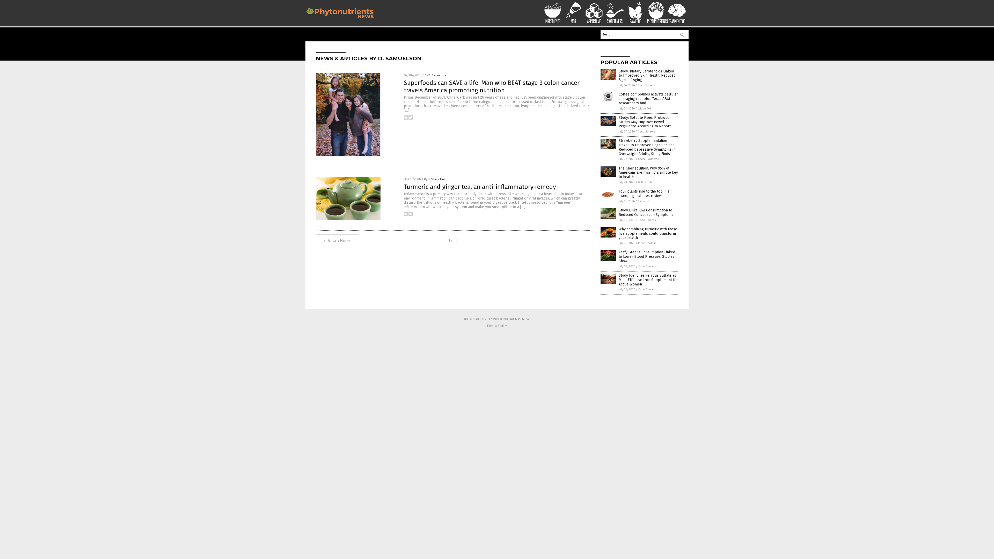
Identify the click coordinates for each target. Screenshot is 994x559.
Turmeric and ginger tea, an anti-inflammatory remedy (480, 186)
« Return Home (337, 240)
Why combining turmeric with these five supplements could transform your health (648, 233)
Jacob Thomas (647, 243)
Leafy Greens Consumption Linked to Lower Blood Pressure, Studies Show (647, 256)
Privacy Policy (497, 326)
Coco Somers (646, 85)
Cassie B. (643, 201)
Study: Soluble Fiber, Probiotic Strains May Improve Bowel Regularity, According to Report (645, 122)
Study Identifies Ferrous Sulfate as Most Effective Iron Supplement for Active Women (648, 279)
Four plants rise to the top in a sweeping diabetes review (644, 193)
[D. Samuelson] (340, 19)
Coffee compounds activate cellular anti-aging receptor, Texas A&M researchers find (648, 98)
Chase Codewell (648, 159)
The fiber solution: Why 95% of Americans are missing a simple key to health (648, 172)
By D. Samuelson (435, 75)
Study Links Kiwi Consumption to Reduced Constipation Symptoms (646, 212)
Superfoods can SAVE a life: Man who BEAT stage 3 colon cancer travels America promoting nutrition (492, 86)
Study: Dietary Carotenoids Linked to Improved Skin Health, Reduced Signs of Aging (647, 75)
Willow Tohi (645, 108)
